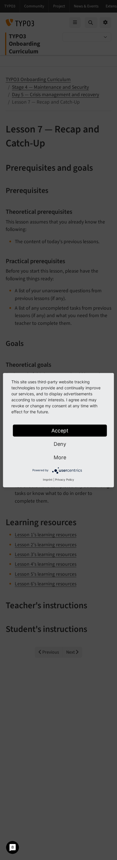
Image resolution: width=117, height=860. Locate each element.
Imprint (48, 479)
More (60, 457)
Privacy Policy (64, 479)
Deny (60, 444)
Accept (59, 430)
